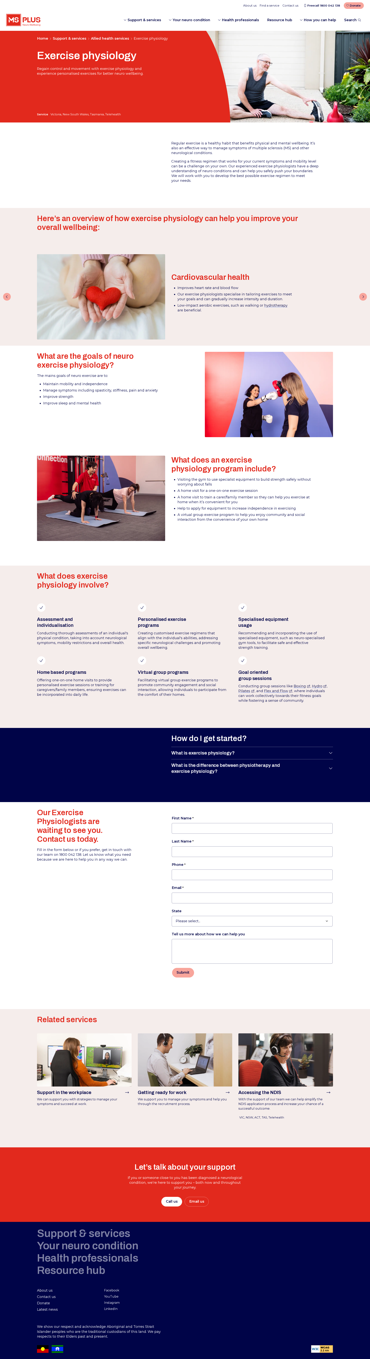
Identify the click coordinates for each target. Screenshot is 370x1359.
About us (249, 5)
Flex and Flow (278, 691)
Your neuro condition (191, 20)
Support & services (144, 20)
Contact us (290, 5)
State (177, 911)
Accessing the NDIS (259, 1092)
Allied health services (110, 38)
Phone (177, 865)
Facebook (111, 1290)
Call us (172, 1201)
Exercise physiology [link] (151, 38)
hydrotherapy (276, 305)
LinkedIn (111, 1309)
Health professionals (240, 20)
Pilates (246, 691)
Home (42, 38)
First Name (182, 818)
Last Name (182, 841)
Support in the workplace (64, 1092)
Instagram (112, 1303)
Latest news (47, 1309)
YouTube (111, 1296)
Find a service (269, 5)
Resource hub (279, 20)
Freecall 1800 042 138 (323, 5)
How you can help (320, 20)
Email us (196, 1201)
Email (177, 888)
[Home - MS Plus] (23, 20)
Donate (355, 5)
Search (350, 20)
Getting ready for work (162, 1092)
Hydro (319, 686)
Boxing (302, 686)
